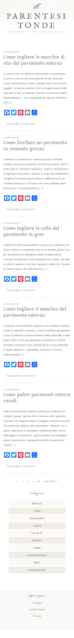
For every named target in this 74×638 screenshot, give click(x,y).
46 (39, 481)
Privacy (37, 616)
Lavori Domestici (37, 555)
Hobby (37, 547)
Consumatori (12, 52)
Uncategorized (37, 570)
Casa (37, 511)
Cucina (37, 525)
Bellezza (37, 503)
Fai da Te (37, 533)
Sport (37, 562)
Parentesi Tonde (37, 21)
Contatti (37, 603)
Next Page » (51, 481)
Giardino (37, 540)
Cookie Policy (37, 609)
